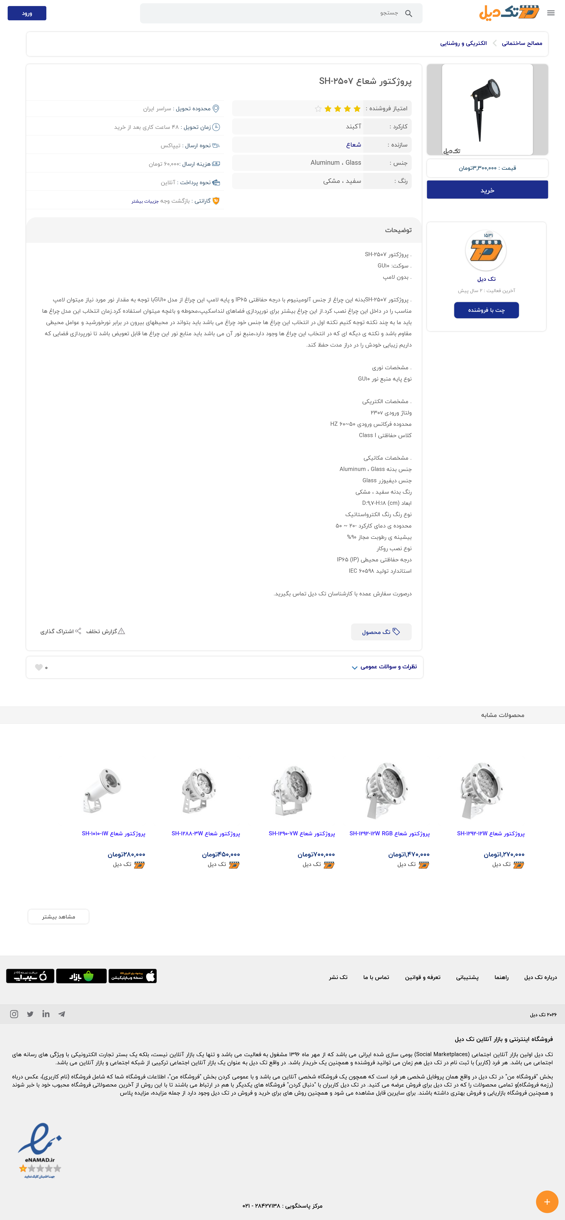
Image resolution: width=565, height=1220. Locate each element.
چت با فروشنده (486, 310)
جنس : (399, 163)
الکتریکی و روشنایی (463, 43)
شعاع (353, 144)
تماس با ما (376, 977)
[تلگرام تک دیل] (62, 1016)
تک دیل (501, 864)
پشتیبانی (467, 977)
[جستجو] (408, 15)
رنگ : (401, 181)
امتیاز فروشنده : (387, 108)
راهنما (502, 977)
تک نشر (338, 977)
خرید (487, 190)
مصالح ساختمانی (522, 43)
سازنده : (398, 144)
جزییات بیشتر (145, 201)
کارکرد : (398, 126)
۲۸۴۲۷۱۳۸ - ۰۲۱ (261, 1206)
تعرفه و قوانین (423, 977)
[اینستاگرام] (14, 1016)
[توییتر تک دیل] (30, 1016)
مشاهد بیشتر (58, 917)
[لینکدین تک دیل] (46, 1016)
